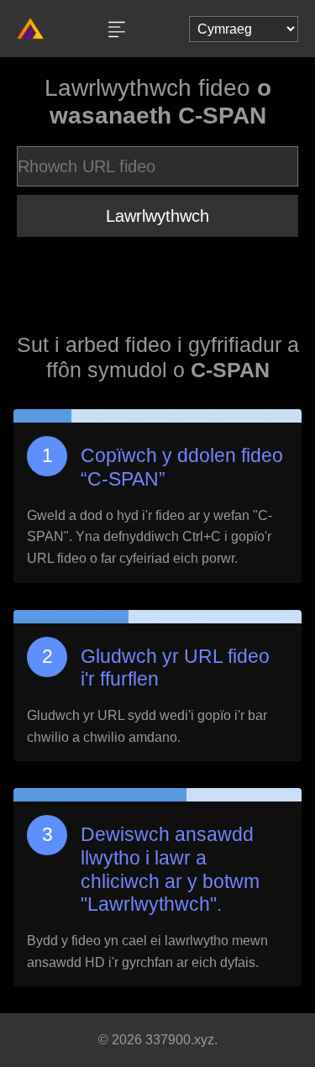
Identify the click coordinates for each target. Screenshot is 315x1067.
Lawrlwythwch (157, 216)
